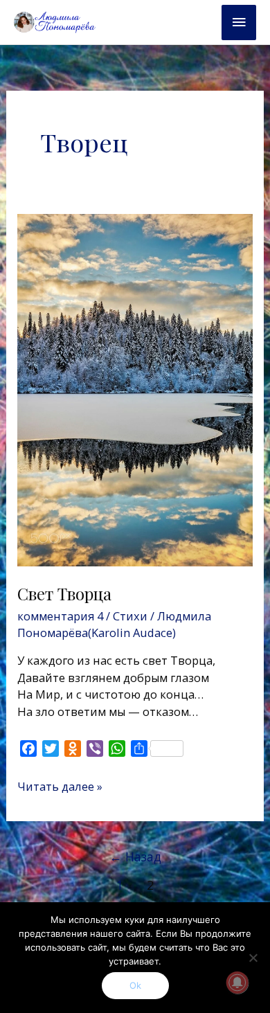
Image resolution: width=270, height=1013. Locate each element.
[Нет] (253, 958)
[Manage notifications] (237, 982)
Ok (135, 985)
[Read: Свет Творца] (134, 389)
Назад (135, 856)
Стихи (130, 616)
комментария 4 (60, 616)
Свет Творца (64, 593)
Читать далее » (59, 786)
